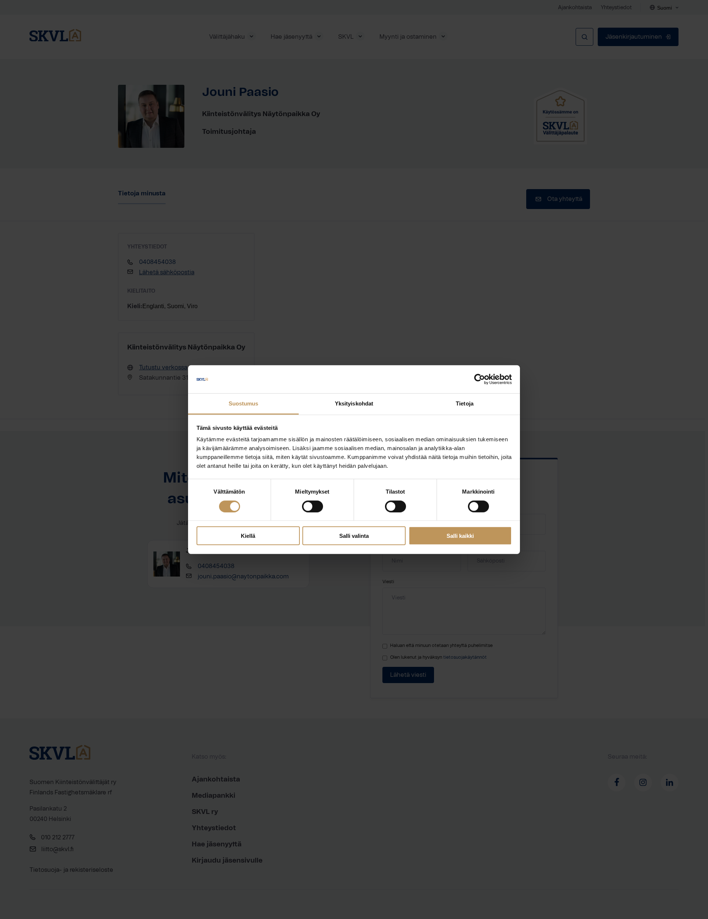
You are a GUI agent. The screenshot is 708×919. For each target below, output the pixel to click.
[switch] (312, 506)
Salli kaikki (460, 536)
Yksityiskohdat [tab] (354, 403)
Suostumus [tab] (243, 403)
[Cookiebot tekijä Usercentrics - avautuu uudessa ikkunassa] (479, 379)
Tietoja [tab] (464, 403)
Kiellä (248, 536)
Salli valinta (354, 536)
